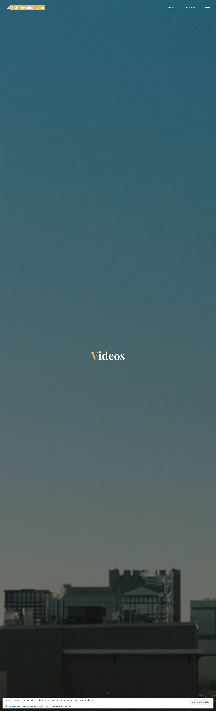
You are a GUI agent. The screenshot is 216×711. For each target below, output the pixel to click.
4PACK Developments (25, 7)
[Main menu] (207, 7)
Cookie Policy (67, 706)
